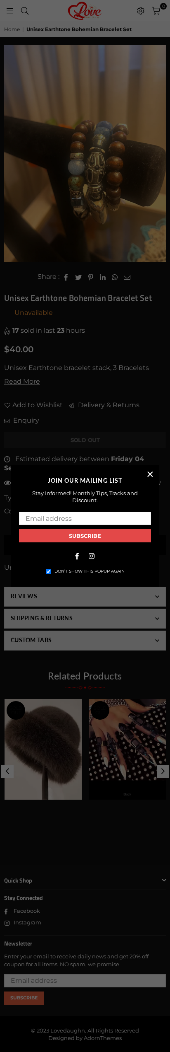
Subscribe (85, 535)
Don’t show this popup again (89, 571)
